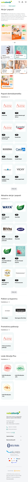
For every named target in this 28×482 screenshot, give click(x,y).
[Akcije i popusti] (14, 445)
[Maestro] (9, 459)
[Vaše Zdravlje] (6, 2)
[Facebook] (12, 433)
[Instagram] (14, 433)
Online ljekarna (4, 13)
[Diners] (18, 459)
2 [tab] (14, 42)
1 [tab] (13, 42)
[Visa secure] (16, 460)
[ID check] (12, 460)
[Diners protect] (18, 460)
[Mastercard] (11, 459)
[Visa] (14, 459)
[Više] (14, 32)
